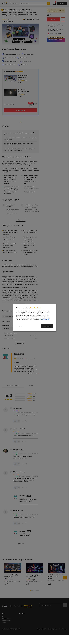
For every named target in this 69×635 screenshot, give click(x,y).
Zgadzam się (46, 326)
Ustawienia (19, 326)
